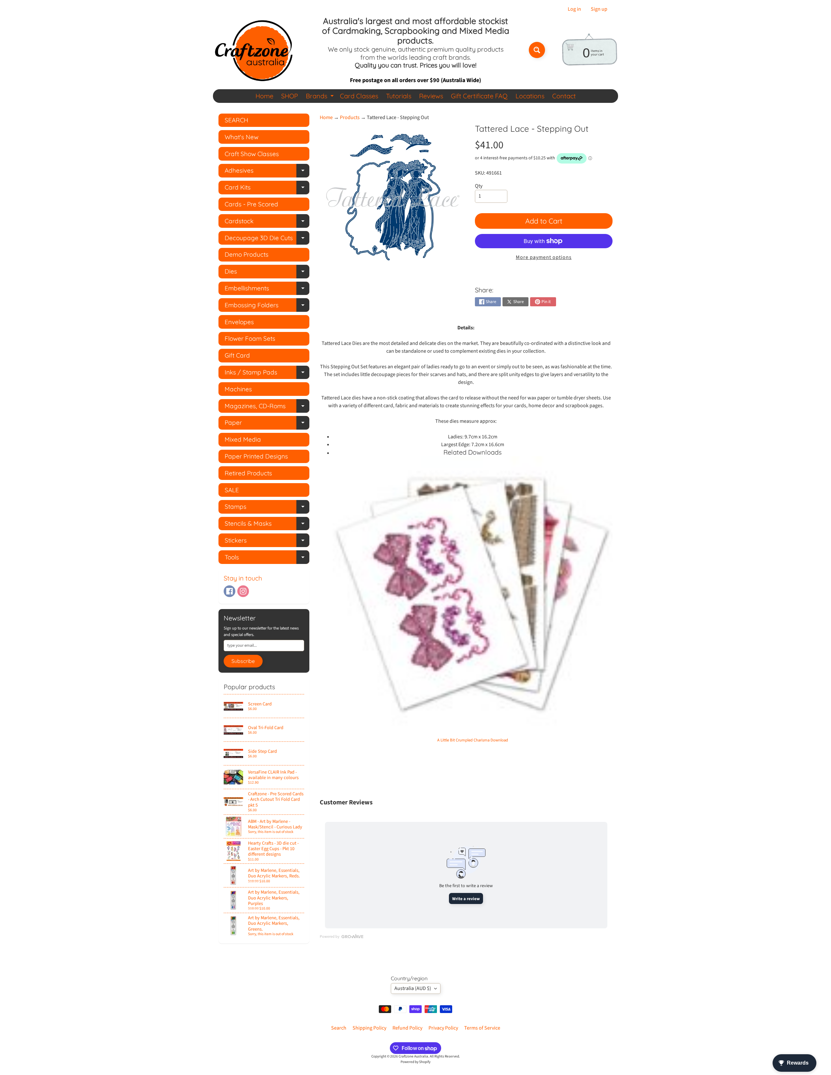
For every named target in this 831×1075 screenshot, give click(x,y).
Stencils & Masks (267, 524)
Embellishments (267, 289)
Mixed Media (243, 439)
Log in (574, 9)
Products (350, 117)
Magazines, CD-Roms (267, 407)
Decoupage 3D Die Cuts (267, 239)
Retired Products (248, 473)
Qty (478, 185)
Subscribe (243, 661)
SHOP (289, 96)
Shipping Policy (369, 1028)
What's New (241, 137)
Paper (267, 424)
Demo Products (246, 254)
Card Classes (359, 96)
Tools (267, 558)
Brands (320, 97)
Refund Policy (407, 1028)
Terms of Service (482, 1028)
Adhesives (267, 171)
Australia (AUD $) (412, 988)
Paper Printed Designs (256, 456)
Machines (238, 389)
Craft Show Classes (252, 154)
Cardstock (267, 222)
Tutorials (398, 96)
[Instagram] (243, 591)
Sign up (599, 9)
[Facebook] (229, 591)
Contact (564, 96)
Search (338, 1028)
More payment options (544, 257)
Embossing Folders (267, 306)
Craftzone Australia (413, 1056)
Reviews (431, 96)
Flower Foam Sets (250, 338)
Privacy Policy (443, 1028)
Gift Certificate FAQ (479, 96)
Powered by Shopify (415, 1061)
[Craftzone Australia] (253, 50)
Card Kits (267, 188)
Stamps (267, 508)
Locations (529, 96)
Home (264, 96)
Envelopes (239, 322)
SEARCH (236, 120)
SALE (232, 490)
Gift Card (237, 355)
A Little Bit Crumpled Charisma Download (472, 740)
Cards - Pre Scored (251, 204)
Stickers (267, 541)
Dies (267, 272)
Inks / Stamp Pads (267, 373)
